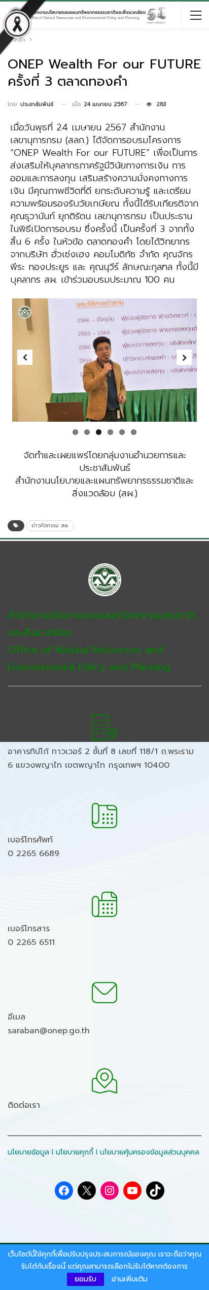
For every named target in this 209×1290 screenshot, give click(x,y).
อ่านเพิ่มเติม (130, 1279)
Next (184, 357)
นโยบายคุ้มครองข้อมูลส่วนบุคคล (149, 1152)
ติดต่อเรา (24, 1105)
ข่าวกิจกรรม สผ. (50, 525)
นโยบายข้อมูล (28, 1152)
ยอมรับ (85, 1279)
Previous (24, 357)
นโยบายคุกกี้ (74, 1152)
